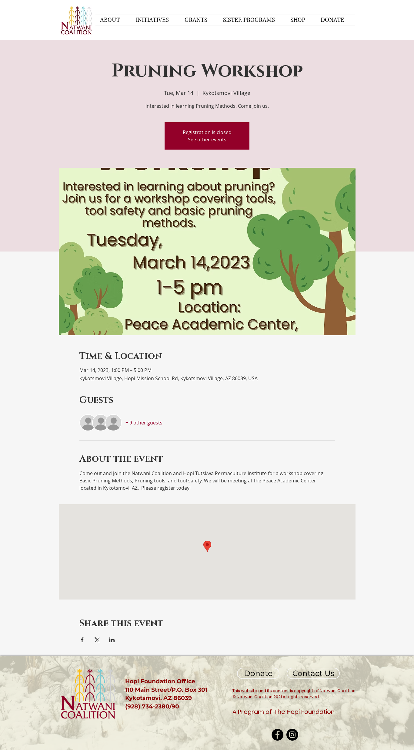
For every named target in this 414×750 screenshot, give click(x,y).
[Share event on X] (97, 639)
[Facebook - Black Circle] (277, 735)
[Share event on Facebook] (82, 639)
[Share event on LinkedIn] (112, 639)
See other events (207, 139)
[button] (113, 20)
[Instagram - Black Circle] (292, 735)
